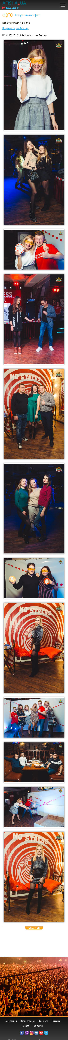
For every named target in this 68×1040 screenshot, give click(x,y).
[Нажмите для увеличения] (34, 85)
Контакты (38, 1025)
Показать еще (34, 927)
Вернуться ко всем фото (27, 15)
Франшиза (43, 1020)
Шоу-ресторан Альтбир (15, 28)
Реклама (56, 1020)
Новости (26, 1025)
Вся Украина (11, 7)
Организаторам (27, 1020)
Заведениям (11, 1020)
